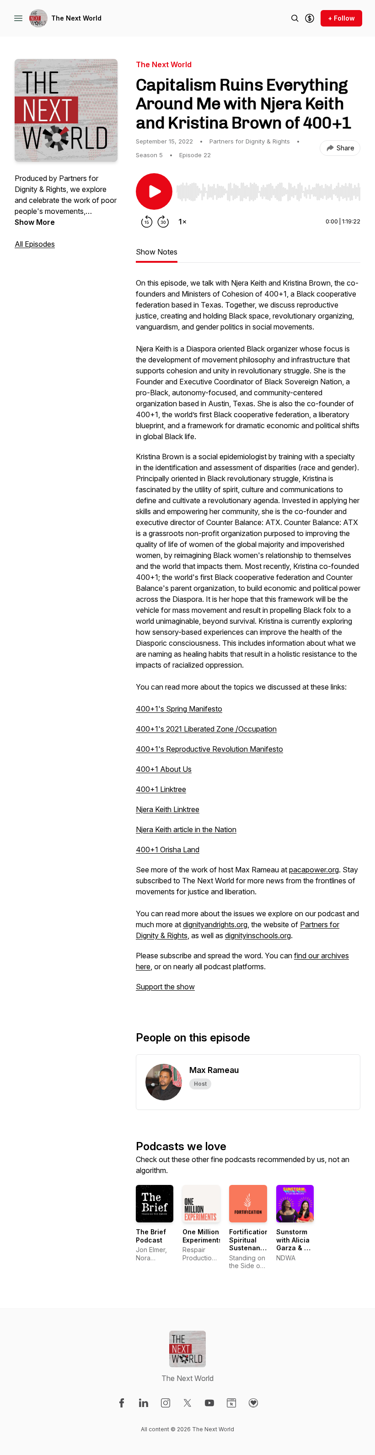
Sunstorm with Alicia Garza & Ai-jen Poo (294, 1244)
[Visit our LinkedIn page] (143, 1402)
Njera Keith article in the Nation (186, 829)
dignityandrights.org (215, 924)
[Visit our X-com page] (187, 1402)
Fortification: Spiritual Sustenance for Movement (250, 1248)
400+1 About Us (164, 769)
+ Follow (341, 18)
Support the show (165, 986)
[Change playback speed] (182, 221)
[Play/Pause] (154, 191)
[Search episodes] (295, 18)
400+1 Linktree (161, 789)
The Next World (76, 18)
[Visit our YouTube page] (209, 1402)
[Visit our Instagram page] (165, 1402)
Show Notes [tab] (156, 251)
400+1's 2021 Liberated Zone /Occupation (206, 728)
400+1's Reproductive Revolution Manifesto (209, 749)
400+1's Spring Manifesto (179, 708)
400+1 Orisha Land (167, 849)
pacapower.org (314, 869)
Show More (35, 222)
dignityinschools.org (258, 935)
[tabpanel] (248, 639)
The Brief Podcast (151, 1236)
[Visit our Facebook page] (121, 1402)
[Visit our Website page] (231, 1402)
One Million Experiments (202, 1236)
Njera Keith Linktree (167, 809)
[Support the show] (309, 18)
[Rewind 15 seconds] (146, 221)
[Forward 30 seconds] (163, 221)
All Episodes (35, 244)
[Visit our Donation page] (253, 1402)
